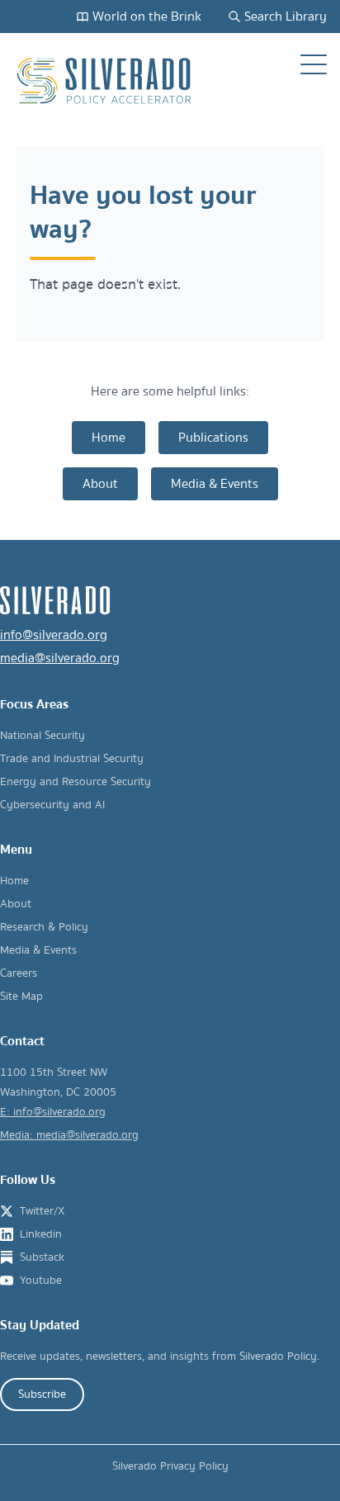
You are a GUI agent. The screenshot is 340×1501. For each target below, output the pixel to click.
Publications (213, 437)
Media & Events (214, 484)
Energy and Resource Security (75, 782)
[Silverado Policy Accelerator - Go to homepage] (105, 81)
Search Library (285, 16)
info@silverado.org (53, 635)
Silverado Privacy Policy (170, 1466)
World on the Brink (146, 16)
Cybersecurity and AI (52, 805)
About (100, 484)
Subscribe (42, 1394)
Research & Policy (44, 927)
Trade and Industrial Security (72, 759)
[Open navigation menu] (313, 64)
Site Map (21, 996)
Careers (18, 973)
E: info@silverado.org (53, 1112)
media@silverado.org (60, 658)
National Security (42, 736)
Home (108, 437)
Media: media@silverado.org (69, 1135)
